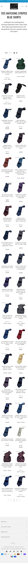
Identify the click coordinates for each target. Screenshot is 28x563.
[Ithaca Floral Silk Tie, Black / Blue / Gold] (21, 138)
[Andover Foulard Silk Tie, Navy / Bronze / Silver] (21, 382)
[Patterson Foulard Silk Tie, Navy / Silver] (7, 431)
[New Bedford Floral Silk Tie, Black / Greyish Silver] (21, 282)
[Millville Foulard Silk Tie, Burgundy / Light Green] (21, 334)
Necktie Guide (5, 548)
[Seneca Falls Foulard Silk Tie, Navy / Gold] (7, 138)
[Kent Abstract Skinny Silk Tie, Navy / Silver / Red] (21, 113)
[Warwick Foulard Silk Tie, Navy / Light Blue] (7, 408)
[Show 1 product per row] (14, 52)
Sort (10, 52)
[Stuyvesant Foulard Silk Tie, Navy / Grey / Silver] (7, 334)
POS (10, 548)
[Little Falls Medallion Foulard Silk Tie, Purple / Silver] (7, 382)
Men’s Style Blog (19, 546)
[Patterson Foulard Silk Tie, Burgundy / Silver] (7, 162)
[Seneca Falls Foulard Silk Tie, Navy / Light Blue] (21, 211)
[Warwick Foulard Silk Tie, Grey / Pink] (21, 235)
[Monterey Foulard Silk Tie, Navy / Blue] (7, 259)
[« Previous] (9, 499)
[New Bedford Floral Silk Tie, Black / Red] (7, 211)
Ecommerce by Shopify (20, 548)
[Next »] (19, 499)
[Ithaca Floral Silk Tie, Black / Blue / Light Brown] (21, 259)
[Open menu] (3, 6)
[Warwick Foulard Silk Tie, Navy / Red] (7, 282)
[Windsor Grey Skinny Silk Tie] (21, 88)
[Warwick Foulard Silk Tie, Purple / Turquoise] (21, 187)
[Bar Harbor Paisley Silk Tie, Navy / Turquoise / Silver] (7, 235)
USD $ (22, 6)
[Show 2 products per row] (16, 52)
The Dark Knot (8, 546)
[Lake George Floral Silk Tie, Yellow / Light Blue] (21, 359)
